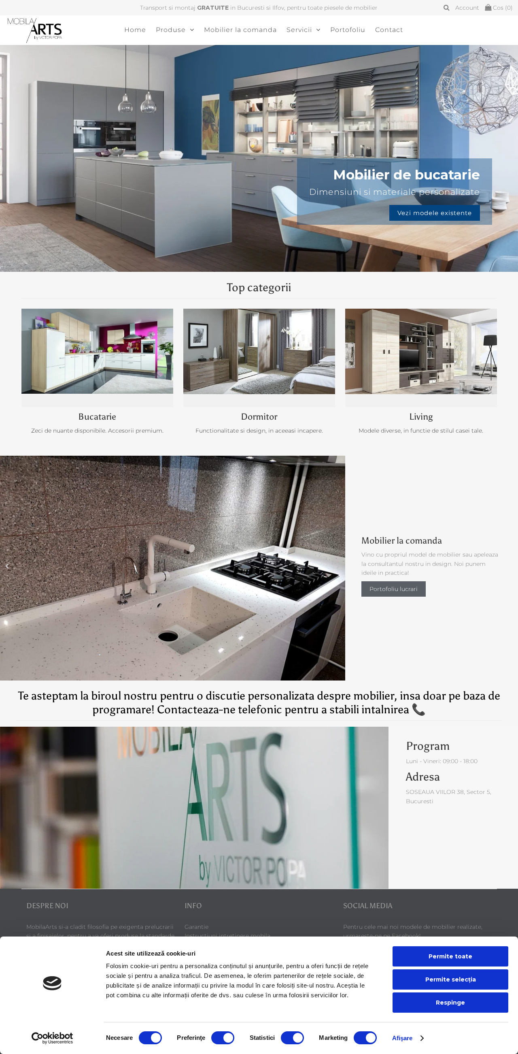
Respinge (450, 1002)
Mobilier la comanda (240, 30)
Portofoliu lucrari (393, 589)
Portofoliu (347, 30)
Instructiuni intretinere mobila (227, 935)
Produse (171, 30)
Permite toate (450, 956)
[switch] (222, 1037)
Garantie (196, 926)
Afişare (402, 1038)
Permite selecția (450, 979)
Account (467, 7)
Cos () (502, 7)
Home (135, 30)
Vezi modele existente (259, 213)
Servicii (299, 30)
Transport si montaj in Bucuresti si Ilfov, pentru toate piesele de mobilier (259, 7)
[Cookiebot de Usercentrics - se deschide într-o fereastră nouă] (52, 1038)
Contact (389, 30)
